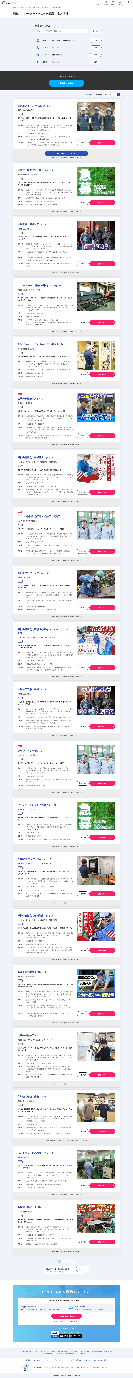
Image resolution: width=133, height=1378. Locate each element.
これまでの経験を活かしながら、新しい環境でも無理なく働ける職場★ (41, 470)
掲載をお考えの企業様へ (101, 1360)
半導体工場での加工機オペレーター (37, 170)
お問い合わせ (87, 1360)
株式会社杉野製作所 (25, 1212)
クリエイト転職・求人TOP (18, 7)
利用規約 (27, 1360)
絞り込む (96, 31)
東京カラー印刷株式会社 (27, 1101)
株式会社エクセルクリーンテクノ (30, 290)
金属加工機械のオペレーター (33, 1207)
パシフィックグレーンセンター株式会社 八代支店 (36, 637)
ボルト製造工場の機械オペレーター (37, 1153)
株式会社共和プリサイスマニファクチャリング (35, 863)
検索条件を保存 (66, 83)
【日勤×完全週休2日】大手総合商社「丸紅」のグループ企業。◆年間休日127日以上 (45, 928)
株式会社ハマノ (23, 1157)
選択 (95, 40)
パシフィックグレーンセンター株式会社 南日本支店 (37, 462)
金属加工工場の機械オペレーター (35, 689)
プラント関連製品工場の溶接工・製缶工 (39, 516)
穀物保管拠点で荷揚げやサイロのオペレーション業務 (44, 631)
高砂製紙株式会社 (24, 577)
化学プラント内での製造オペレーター (38, 804)
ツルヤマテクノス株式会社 (27, 521)
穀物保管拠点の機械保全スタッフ (35, 457)
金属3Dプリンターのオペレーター (36, 859)
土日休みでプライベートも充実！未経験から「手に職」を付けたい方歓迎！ (42, 411)
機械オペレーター (36, 7)
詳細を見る (102, 143)
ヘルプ (71, 1360)
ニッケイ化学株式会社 (26, 349)
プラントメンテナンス (30, 750)
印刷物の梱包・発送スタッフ (33, 1096)
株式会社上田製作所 (25, 403)
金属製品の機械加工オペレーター (35, 224)
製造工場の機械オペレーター (33, 972)
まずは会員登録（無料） (66, 1316)
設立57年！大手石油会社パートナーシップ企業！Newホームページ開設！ (42, 529)
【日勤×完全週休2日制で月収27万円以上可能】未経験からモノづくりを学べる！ (44, 356)
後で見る (84, 143)
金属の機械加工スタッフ (31, 398)
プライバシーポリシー (60, 1360)
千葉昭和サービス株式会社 (27, 175)
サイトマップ (48, 1360)
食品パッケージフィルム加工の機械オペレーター (44, 344)
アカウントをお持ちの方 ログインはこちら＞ (66, 1321)
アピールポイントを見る (67, 153)
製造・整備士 (28, 7)
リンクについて (37, 1360)
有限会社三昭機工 (24, 229)
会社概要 (78, 1360)
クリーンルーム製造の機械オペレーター (39, 285)
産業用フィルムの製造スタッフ (34, 105)
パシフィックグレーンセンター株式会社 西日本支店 (37, 920)
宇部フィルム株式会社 (26, 110)
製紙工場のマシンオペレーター (34, 573)
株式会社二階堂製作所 (26, 976)
